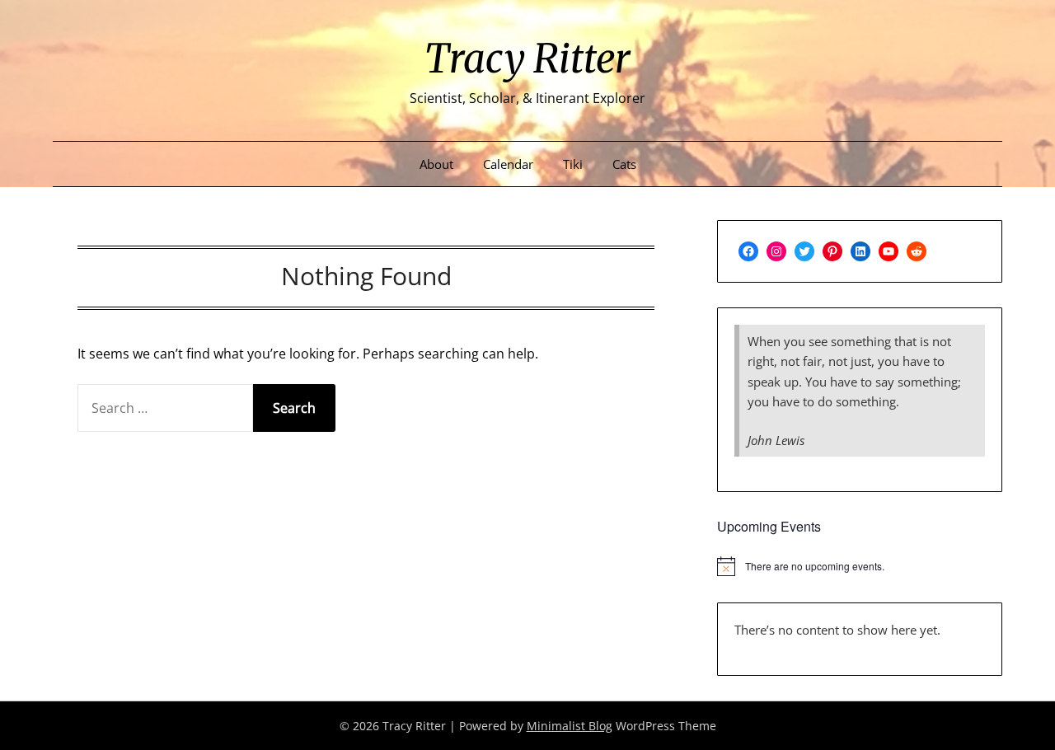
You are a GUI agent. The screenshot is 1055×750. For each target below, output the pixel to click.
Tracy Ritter (527, 58)
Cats (624, 164)
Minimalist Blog (569, 726)
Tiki (573, 164)
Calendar (508, 164)
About (436, 164)
